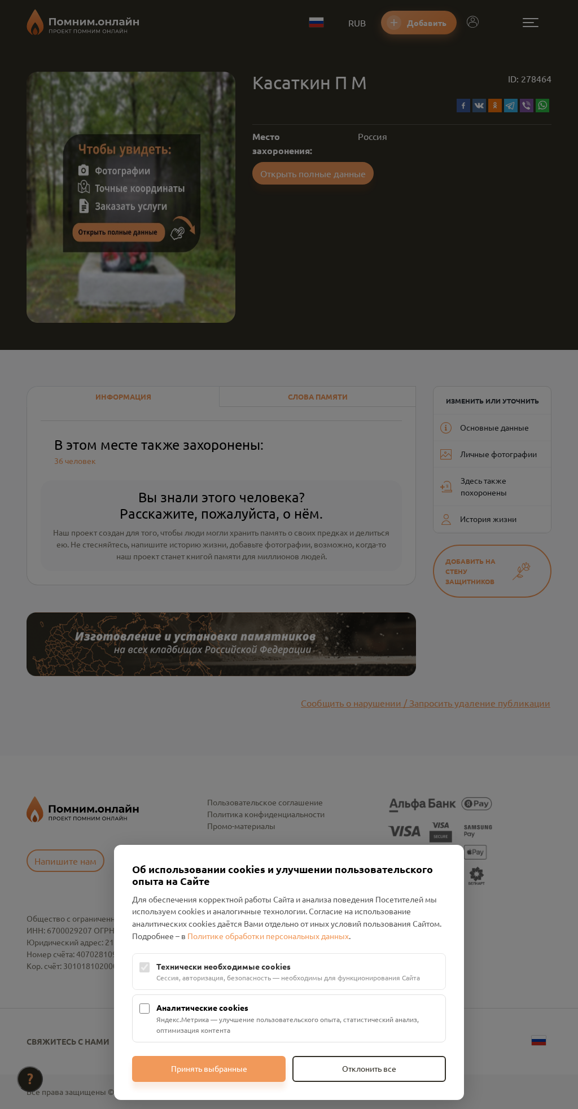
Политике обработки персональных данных (268, 936)
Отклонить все (369, 1068)
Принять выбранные (209, 1068)
